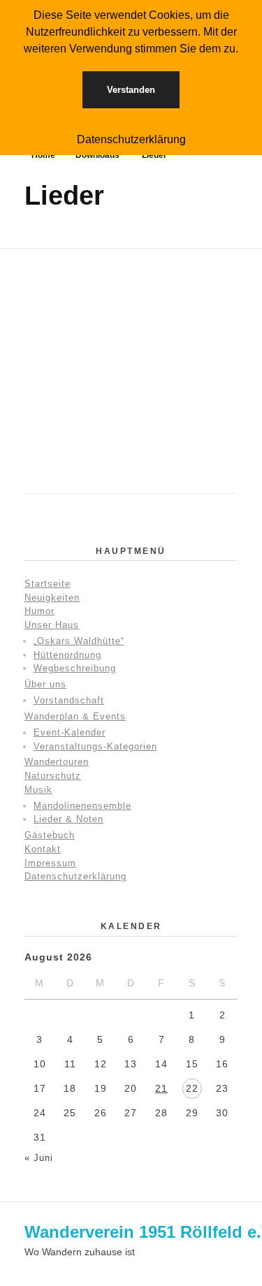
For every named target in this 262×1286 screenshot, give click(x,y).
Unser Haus (51, 625)
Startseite (47, 583)
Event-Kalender (69, 732)
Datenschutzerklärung (75, 876)
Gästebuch (49, 835)
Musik (38, 789)
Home (43, 155)
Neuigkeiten (52, 597)
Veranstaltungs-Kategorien (95, 746)
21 (161, 1088)
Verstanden (131, 90)
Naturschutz (52, 775)
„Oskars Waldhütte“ (79, 641)
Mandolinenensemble (82, 806)
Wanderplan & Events (75, 716)
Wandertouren (56, 762)
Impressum (50, 863)
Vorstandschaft (69, 700)
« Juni (38, 1158)
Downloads (97, 155)
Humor (39, 611)
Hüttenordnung (67, 655)
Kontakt (42, 849)
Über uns (45, 684)
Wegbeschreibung (75, 668)
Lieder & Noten (68, 819)
